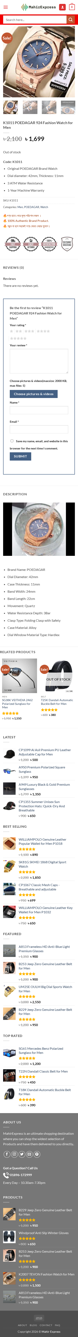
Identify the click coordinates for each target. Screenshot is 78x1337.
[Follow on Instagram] (14, 1154)
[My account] (62, 7)
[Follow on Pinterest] (36, 1154)
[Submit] (71, 19)
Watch (44, 207)
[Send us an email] (29, 1154)
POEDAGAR (31, 207)
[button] (5, 7)
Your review (18, 345)
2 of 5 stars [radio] (18, 331)
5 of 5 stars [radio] (18, 338)
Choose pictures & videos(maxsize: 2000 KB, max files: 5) (38, 383)
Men (20, 207)
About (22, 1325)
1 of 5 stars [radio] (11, 331)
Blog (33, 1325)
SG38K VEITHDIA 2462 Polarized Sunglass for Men (17, 703)
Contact (46, 1325)
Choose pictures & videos (34, 394)
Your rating (18, 325)
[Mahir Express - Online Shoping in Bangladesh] (38, 7)
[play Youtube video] (7, 560)
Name (14, 402)
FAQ (57, 1325)
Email (14, 421)
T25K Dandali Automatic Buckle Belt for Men (57, 701)
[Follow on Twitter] (22, 1154)
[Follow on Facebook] (7, 1154)
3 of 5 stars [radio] (28, 331)
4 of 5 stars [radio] (42, 331)
